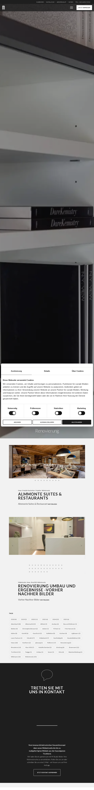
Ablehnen (17, 422)
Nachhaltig (58, 638)
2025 (66, 619)
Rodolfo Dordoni (45, 647)
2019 (24, 619)
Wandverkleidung (75, 652)
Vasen (51, 652)
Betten (14, 629)
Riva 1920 (30, 647)
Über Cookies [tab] (78, 371)
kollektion (50, 633)
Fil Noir (56, 629)
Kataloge (50, 2)
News (71, 2)
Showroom (74, 647)
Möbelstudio (22, 582)
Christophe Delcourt (30, 629)
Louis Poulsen (16, 638)
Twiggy (28, 652)
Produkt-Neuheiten (28, 490)
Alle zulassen (77, 422)
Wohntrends (46, 490)
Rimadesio (16, 647)
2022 (45, 619)
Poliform (51, 643)
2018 (14, 619)
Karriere (40, 2)
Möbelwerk (44, 638)
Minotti (31, 638)
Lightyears (75, 633)
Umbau (39, 652)
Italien (14, 633)
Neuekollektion (73, 638)
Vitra (61, 652)
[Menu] (70, 7)
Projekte (38, 490)
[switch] (35, 413)
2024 (56, 619)
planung (39, 643)
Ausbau (55, 624)
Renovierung (66, 643)
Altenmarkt (30, 624)
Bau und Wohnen (70, 624)
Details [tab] (47, 371)
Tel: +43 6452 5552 (82, 2)
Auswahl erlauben (47, 422)
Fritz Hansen (70, 629)
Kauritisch (37, 633)
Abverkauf (61, 2)
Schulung (60, 647)
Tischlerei (16, 652)
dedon (45, 629)
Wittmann (16, 657)
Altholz (43, 624)
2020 (34, 619)
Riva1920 (34, 582)
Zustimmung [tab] (16, 371)
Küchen (63, 633)
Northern (26, 643)
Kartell (25, 633)
